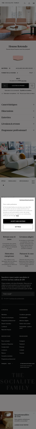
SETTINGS (18, 227)
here (17, 215)
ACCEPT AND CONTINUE (18, 221)
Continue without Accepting (27, 200)
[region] (18, 214)
